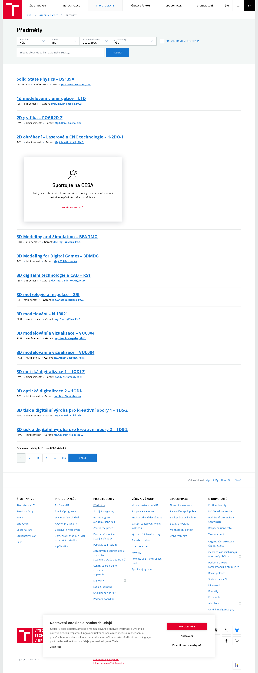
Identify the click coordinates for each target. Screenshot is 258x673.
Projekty (136, 552)
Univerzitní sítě (178, 536)
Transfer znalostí (141, 540)
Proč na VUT (62, 505)
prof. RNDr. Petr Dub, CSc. (76, 84)
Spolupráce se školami (183, 517)
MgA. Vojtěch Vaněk (65, 261)
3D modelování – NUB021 (42, 314)
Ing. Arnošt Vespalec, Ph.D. (70, 338)
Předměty (71, 15)
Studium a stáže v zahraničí (109, 559)
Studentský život (26, 536)
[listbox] (32, 41)
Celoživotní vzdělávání (67, 529)
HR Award (214, 585)
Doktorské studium (104, 534)
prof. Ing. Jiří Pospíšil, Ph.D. (66, 103)
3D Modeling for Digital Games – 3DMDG (58, 256)
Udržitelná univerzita (220, 511)
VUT (29, 15)
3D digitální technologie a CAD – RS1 (54, 275)
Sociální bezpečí (102, 586)
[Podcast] (226, 640)
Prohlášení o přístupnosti (106, 659)
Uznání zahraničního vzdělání (105, 568)
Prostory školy (25, 511)
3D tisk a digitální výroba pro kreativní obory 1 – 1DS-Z (72, 410)
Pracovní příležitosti (224, 557)
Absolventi (218, 603)
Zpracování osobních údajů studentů (109, 553)
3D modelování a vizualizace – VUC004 (55, 333)
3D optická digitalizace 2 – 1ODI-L (51, 391)
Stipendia (98, 574)
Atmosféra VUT (26, 505)
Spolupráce (174, 5)
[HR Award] (237, 665)
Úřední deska (216, 546)
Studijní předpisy (103, 538)
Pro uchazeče (71, 5)
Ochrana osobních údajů (222, 552)
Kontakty (213, 591)
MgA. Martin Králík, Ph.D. (69, 142)
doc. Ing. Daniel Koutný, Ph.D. (68, 280)
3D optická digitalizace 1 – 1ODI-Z (51, 371)
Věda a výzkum (140, 5)
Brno (19, 542)
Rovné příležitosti (218, 573)
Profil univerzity (217, 505)
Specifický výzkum (142, 569)
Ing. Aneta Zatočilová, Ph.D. (68, 299)
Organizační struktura (221, 541)
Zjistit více (55, 646)
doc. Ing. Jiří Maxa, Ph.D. (67, 242)
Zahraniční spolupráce (183, 511)
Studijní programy (65, 511)
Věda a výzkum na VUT (145, 505)
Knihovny (103, 581)
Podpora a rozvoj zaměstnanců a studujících (223, 565)
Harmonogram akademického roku (104, 520)
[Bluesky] (237, 630)
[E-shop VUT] (237, 640)
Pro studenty (105, 5)
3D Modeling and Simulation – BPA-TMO (57, 236)
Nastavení (187, 636)
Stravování (23, 523)
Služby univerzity (179, 523)
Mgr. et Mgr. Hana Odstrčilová (223, 480)
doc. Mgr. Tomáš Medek (68, 377)
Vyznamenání (216, 534)
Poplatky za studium (105, 544)
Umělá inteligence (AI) (221, 609)
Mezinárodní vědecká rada (147, 517)
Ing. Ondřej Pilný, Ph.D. (68, 319)
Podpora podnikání (104, 599)
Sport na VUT (24, 529)
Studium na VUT (48, 15)
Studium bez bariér (104, 592)
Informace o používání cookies (108, 663)
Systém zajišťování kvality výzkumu (146, 526)
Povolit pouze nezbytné (186, 645)
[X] (226, 630)
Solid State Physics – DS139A (45, 79)
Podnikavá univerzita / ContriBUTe (221, 520)
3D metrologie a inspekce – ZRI (48, 294)
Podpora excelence (143, 511)
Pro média (214, 597)
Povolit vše (186, 626)
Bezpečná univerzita (220, 528)
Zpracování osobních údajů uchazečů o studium (70, 538)
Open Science (140, 546)
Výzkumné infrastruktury (146, 534)
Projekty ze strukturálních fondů (146, 561)
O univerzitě (205, 5)
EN (249, 5)
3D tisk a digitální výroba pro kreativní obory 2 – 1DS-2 (72, 429)
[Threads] (215, 630)
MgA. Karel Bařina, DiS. (68, 123)
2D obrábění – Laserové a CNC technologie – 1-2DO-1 (70, 137)
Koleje (20, 517)
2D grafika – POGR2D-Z (39, 117)
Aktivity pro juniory (66, 523)
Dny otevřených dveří (67, 517)
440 (64, 457)
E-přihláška (61, 546)
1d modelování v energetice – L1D (51, 98)
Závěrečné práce (103, 528)
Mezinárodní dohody (181, 529)
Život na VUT (37, 5)
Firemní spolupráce (181, 505)
